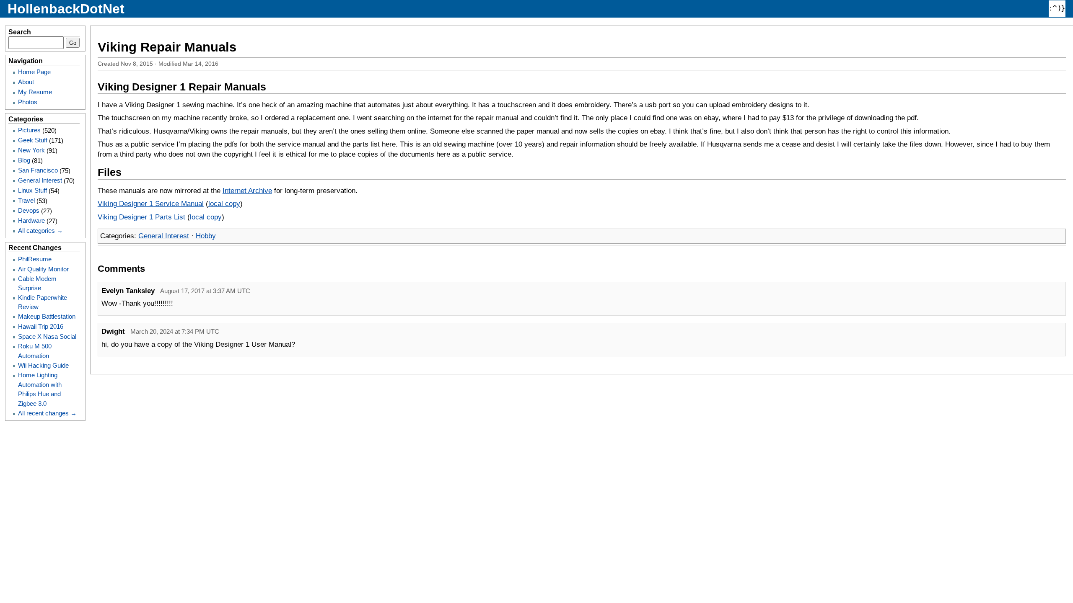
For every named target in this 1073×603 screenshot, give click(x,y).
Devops (28, 210)
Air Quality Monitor (43, 269)
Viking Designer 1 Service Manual (151, 204)
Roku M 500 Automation (35, 351)
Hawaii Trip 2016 (40, 326)
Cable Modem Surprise (37, 283)
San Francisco (38, 170)
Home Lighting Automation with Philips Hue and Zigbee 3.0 (40, 389)
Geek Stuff (32, 140)
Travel (26, 200)
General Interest (163, 236)
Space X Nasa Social (47, 336)
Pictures (29, 130)
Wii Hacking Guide (43, 365)
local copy (224, 204)
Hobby (206, 236)
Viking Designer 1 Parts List (141, 217)
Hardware (31, 220)
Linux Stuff (32, 190)
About (26, 81)
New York (31, 150)
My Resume (35, 91)
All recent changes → (47, 413)
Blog (24, 160)
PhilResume (35, 259)
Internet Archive (247, 191)
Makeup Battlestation (46, 316)
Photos (27, 102)
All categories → (40, 230)
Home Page (34, 71)
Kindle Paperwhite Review (42, 302)
